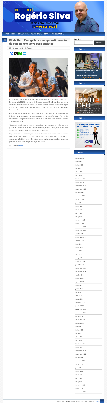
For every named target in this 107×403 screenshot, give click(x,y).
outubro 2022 (79, 316)
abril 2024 (78, 254)
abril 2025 (78, 213)
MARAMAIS (47, 34)
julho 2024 (78, 244)
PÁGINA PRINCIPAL (10, 34)
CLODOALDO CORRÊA (23, 34)
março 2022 (79, 340)
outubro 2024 (79, 234)
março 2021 (79, 381)
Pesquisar (77, 39)
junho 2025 (79, 206)
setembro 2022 (80, 320)
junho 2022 (79, 330)
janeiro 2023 (79, 306)
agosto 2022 (79, 323)
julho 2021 (78, 368)
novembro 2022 (80, 313)
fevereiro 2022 (80, 344)
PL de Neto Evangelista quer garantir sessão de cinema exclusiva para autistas (38, 42)
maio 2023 (78, 292)
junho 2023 (79, 289)
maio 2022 (78, 333)
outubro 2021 (79, 357)
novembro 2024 (80, 230)
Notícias (20, 145)
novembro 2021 (80, 354)
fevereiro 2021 (80, 385)
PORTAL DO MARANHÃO (58, 34)
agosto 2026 (79, 158)
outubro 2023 (79, 275)
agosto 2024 (79, 240)
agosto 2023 (79, 282)
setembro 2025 (80, 196)
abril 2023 (78, 295)
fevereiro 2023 (80, 302)
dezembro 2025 (80, 185)
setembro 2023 (80, 278)
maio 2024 (78, 251)
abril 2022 (78, 337)
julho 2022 (78, 326)
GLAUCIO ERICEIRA (36, 34)
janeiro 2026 (79, 182)
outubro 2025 (79, 192)
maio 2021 (78, 375)
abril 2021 (78, 378)
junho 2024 (79, 247)
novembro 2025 (80, 189)
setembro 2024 (80, 237)
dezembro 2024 (80, 227)
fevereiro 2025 (80, 220)
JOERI (97, 401)
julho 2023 (78, 285)
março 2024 (79, 258)
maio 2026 (78, 168)
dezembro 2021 (80, 350)
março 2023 (79, 299)
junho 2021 (79, 371)
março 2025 (79, 216)
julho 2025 (78, 203)
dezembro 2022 (80, 309)
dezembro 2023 (80, 268)
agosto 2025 (79, 199)
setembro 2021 (80, 361)
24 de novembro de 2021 (17, 48)
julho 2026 (78, 161)
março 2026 (79, 175)
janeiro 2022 (79, 347)
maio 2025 (78, 210)
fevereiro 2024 (80, 261)
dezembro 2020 (80, 392)
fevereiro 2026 (80, 179)
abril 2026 (78, 172)
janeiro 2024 (79, 265)
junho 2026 (79, 165)
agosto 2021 (79, 364)
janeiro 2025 (79, 223)
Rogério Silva (30, 48)
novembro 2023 (80, 271)
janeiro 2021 (79, 388)
